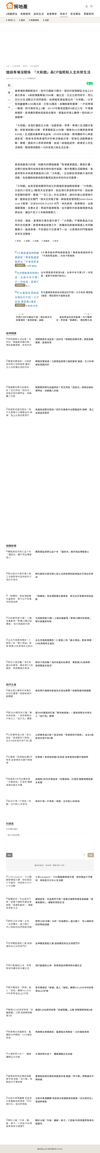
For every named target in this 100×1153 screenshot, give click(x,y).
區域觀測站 (11, 14)
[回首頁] (16, 5)
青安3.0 (11, 20)
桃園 (37, 241)
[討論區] (9, 100)
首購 (28, 241)
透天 (56, 241)
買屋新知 (89, 14)
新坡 (19, 241)
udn (7, 66)
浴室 (47, 20)
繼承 (23, 20)
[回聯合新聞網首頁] (9, 5)
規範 (9, 855)
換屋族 (46, 241)
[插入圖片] (84, 855)
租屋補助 (35, 20)
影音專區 (75, 14)
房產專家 (52, 14)
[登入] (86, 6)
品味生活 (39, 14)
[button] (91, 6)
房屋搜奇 (25, 14)
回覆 (90, 855)
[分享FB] (9, 85)
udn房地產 (16, 66)
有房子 (64, 14)
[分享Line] (9, 92)
